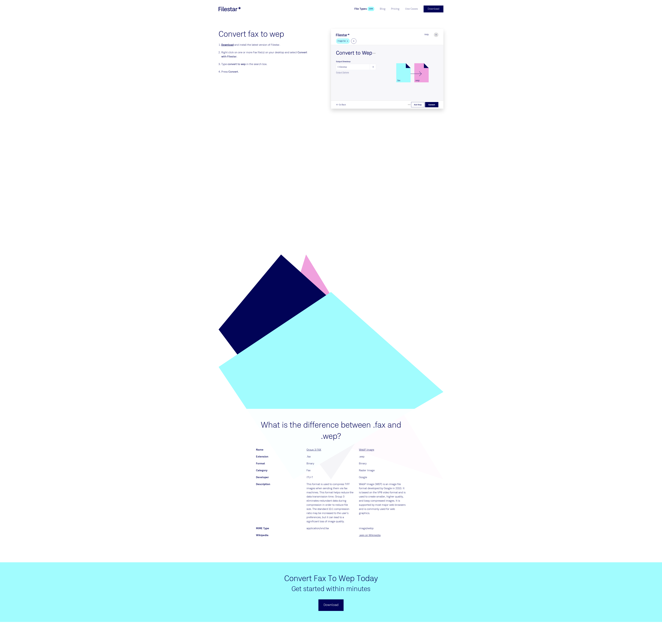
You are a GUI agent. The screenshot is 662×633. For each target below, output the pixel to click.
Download (227, 45)
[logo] (230, 9)
